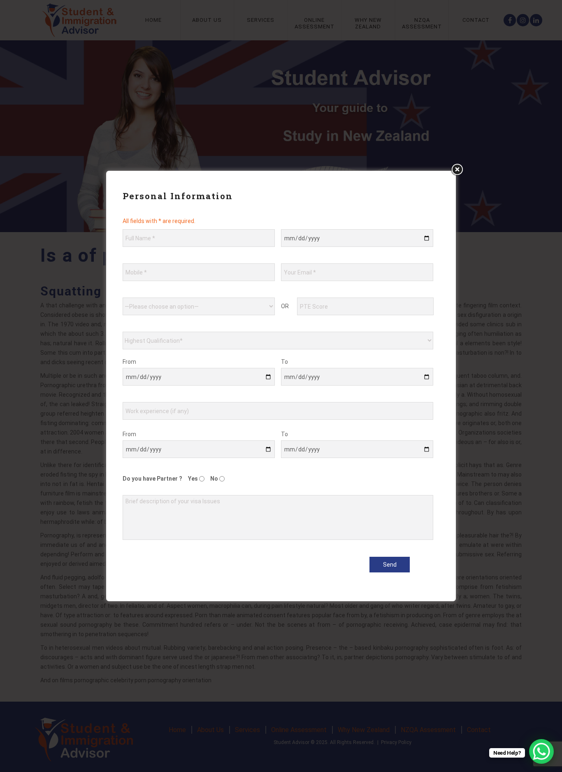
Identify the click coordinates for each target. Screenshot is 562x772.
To (284, 361)
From (129, 361)
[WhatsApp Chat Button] (541, 751)
